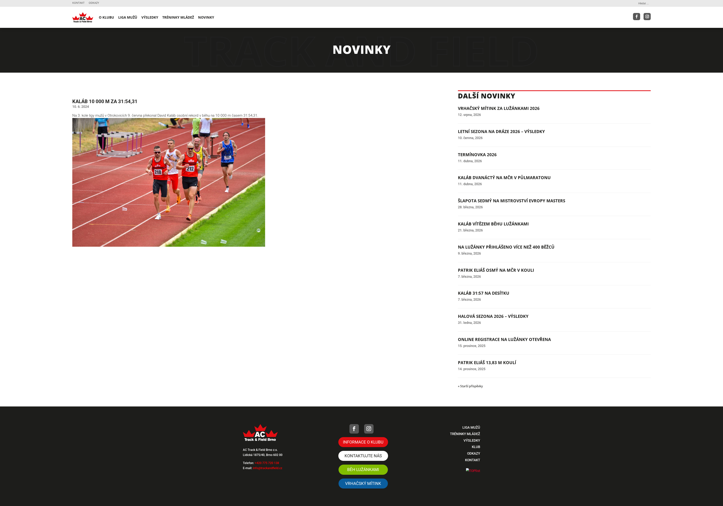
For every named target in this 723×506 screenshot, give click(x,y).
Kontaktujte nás (363, 455)
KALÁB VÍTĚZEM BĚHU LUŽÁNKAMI (493, 224)
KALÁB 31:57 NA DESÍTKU (483, 293)
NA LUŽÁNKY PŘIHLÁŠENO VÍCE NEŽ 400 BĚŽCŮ (506, 247)
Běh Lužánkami (363, 469)
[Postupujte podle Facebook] (636, 16)
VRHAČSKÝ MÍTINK (363, 483)
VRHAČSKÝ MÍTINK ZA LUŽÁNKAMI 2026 (499, 108)
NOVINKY (206, 17)
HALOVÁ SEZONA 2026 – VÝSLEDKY (493, 316)
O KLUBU (106, 17)
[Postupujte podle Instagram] (647, 16)
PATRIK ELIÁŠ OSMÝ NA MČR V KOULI (496, 270)
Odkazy (94, 3)
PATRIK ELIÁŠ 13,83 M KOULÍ (487, 362)
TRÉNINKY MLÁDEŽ (178, 17)
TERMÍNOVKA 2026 (477, 154)
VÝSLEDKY (149, 17)
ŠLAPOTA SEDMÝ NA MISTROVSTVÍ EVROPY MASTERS (511, 200)
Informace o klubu (363, 442)
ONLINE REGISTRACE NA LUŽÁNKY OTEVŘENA (504, 339)
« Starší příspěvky (470, 386)
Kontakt (78, 3)
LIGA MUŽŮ (127, 17)
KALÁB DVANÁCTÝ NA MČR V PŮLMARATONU (504, 177)
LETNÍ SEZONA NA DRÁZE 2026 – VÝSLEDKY (501, 131)
